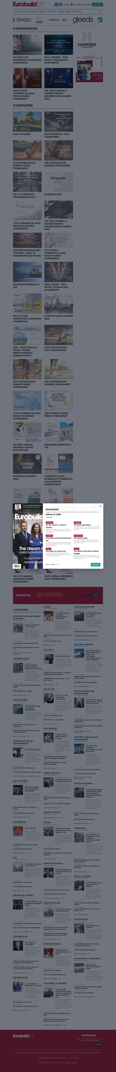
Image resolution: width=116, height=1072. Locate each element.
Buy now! (95, 565)
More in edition (52, 564)
